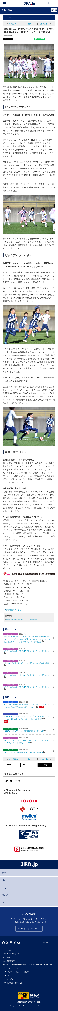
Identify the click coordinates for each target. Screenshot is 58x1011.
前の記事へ (13, 23)
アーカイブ (7, 975)
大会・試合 (6, 10)
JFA (4, 902)
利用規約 (6, 957)
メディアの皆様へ (9, 979)
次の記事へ (44, 23)
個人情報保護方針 (9, 961)
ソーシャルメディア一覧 (47, 942)
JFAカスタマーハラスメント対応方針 (16, 972)
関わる (5, 895)
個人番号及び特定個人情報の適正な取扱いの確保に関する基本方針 (27, 964)
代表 (4, 872)
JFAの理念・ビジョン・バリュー (29, 929)
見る (4, 880)
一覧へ (29, 23)
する (4, 887)
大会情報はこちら (13, 609)
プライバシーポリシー (11, 968)
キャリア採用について (11, 983)
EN (49, 3)
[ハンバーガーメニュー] (4, 3)
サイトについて (9, 950)
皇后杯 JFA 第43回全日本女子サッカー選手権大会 (21, 619)
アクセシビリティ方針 (11, 953)
